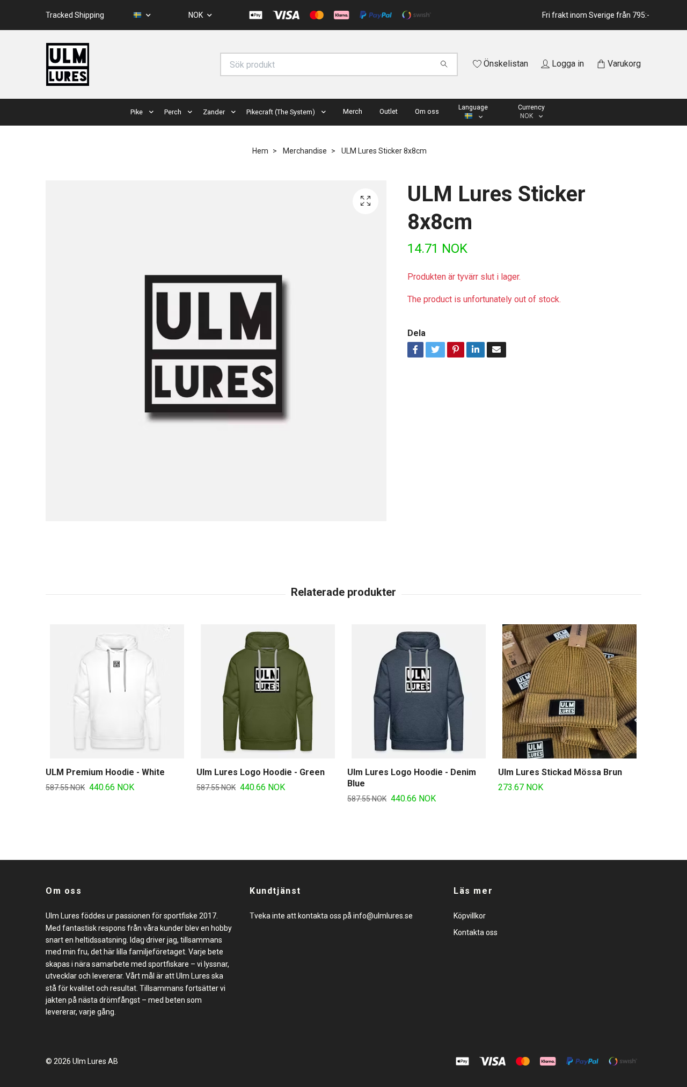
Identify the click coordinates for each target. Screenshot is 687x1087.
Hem (260, 166)
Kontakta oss (476, 947)
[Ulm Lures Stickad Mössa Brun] (569, 707)
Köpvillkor (470, 931)
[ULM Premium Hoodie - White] (117, 707)
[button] (153, 127)
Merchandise (305, 166)
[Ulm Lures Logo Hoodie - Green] (267, 707)
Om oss (427, 126)
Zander (214, 127)
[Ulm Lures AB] (195, 64)
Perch (172, 127)
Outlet (388, 126)
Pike (136, 127)
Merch (352, 126)
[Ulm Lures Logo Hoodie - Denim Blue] (418, 707)
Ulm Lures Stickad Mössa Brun (560, 788)
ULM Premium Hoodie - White (105, 788)
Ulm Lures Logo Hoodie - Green (260, 788)
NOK (196, 15)
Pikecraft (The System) (280, 127)
